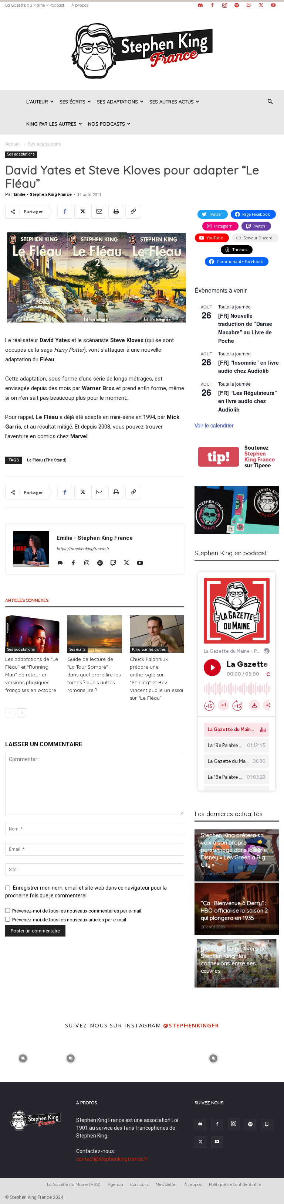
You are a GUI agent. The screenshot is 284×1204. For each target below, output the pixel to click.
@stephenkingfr (191, 1025)
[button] (270, 101)
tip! (218, 456)
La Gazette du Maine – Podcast (34, 5)
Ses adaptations (117, 102)
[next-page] (21, 712)
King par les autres (51, 124)
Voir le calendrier (214, 425)
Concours (139, 1184)
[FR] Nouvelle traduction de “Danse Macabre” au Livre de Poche (245, 328)
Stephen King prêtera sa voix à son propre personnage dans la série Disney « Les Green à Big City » (234, 850)
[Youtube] (273, 5)
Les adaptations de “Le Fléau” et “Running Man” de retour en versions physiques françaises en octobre (31, 674)
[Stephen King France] (142, 50)
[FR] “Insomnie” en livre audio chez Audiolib (248, 367)
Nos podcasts (106, 124)
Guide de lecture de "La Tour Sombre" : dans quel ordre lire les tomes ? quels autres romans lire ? (94, 674)
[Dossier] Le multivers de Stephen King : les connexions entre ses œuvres (233, 959)
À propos (79, 5)
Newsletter (166, 1184)
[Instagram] (224, 5)
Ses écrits (72, 102)
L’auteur (37, 102)
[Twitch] (248, 5)
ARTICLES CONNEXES (26, 600)
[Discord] (200, 5)
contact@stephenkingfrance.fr (112, 1159)
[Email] (98, 211)
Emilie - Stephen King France (43, 194)
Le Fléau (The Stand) (47, 460)
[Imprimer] (115, 211)
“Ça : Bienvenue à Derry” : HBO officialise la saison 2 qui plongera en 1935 (234, 910)
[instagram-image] (23, 1057)
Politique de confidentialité (235, 1184)
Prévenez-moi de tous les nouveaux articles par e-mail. (69, 919)
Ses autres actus (171, 102)
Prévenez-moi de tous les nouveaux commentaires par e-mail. (77, 911)
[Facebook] (212, 5)
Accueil (13, 144)
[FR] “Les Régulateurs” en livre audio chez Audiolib (247, 401)
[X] (261, 5)
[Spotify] (236, 5)
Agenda (115, 1184)
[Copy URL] (132, 211)
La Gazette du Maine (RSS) (74, 1184)
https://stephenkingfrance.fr (83, 548)
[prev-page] (9, 712)
